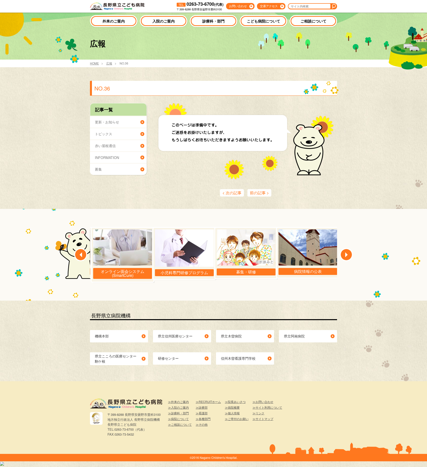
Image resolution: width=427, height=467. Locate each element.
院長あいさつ (237, 402)
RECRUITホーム (210, 402)
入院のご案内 (163, 21)
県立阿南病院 (294, 336)
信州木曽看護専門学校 (238, 358)
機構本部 (102, 336)
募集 (98, 169)
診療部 (203, 407)
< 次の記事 (231, 193)
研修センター (168, 358)
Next (346, 254)
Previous (80, 254)
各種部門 (205, 419)
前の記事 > (259, 193)
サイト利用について (269, 407)
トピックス (103, 133)
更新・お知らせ (107, 121)
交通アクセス (269, 6)
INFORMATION (107, 157)
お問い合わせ (238, 6)
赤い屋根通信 (105, 145)
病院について (180, 419)
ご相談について (313, 21)
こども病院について (263, 21)
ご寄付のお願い (238, 419)
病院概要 (234, 407)
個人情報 (234, 413)
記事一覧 (104, 109)
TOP (414, 455)
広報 (109, 63)
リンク (260, 413)
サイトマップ (264, 419)
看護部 (203, 413)
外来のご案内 (114, 21)
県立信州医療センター (175, 336)
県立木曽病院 (231, 336)
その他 (203, 424)
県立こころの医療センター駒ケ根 (115, 359)
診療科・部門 (213, 21)
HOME (94, 63)
